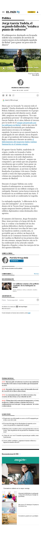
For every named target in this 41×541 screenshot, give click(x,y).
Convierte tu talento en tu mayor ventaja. (17, 488)
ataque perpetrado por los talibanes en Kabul (19, 124)
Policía (4, 300)
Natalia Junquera (27, 290)
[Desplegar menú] (3, 12)
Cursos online (20, 460)
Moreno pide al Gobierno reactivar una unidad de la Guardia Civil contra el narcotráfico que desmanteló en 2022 (20, 383)
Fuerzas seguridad (12, 300)
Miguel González (17, 290)
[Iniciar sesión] (37, 12)
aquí (29, 313)
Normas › (36, 273)
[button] (20, 60)
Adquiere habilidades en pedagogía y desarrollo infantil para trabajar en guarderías (28, 495)
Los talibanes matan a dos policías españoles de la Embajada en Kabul (26, 285)
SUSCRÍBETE (31, 12)
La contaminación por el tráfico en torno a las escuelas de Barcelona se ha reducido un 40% (19, 396)
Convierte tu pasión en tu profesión (28, 516)
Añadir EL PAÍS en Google (11, 100)
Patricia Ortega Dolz (20, 88)
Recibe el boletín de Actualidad (13, 268)
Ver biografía (14, 260)
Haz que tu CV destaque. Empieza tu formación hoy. (28, 505)
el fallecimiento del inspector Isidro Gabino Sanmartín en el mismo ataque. (19, 141)
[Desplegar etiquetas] (38, 300)
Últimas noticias (8, 378)
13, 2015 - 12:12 (22, 90)
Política (6, 18)
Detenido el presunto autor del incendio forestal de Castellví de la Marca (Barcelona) (20, 390)
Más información (6, 308)
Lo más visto (6, 414)
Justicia (21, 300)
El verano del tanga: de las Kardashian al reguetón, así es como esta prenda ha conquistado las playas (19, 424)
